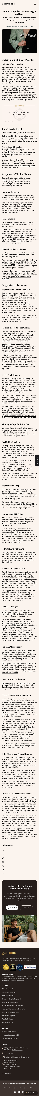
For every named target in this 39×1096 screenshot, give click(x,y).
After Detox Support (8, 1016)
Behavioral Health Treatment (11, 999)
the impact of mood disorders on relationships (17, 739)
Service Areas (6, 1074)
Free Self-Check (7, 1019)
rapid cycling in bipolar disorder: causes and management (17, 242)
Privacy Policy (19, 1088)
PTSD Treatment (7, 989)
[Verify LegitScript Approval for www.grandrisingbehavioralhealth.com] (19, 967)
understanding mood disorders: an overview (18, 211)
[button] (35, 4)
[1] (9, 83)
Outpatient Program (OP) (10, 1038)
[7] (33, 506)
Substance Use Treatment (10, 1012)
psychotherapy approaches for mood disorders (19, 416)
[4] (6, 144)
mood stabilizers (19, 414)
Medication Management (10, 1002)
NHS (13, 264)
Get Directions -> (17, 1050)
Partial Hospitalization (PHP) (11, 1032)
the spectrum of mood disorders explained (16, 278)
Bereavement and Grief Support (12, 1005)
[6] (8, 368)
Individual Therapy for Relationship (13, 1009)
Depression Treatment (9, 992)
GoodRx (5, 235)
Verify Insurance (7, 1022)
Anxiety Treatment (8, 995)
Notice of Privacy (8, 1088)
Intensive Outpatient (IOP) (10, 1035)
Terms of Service (30, 1088)
